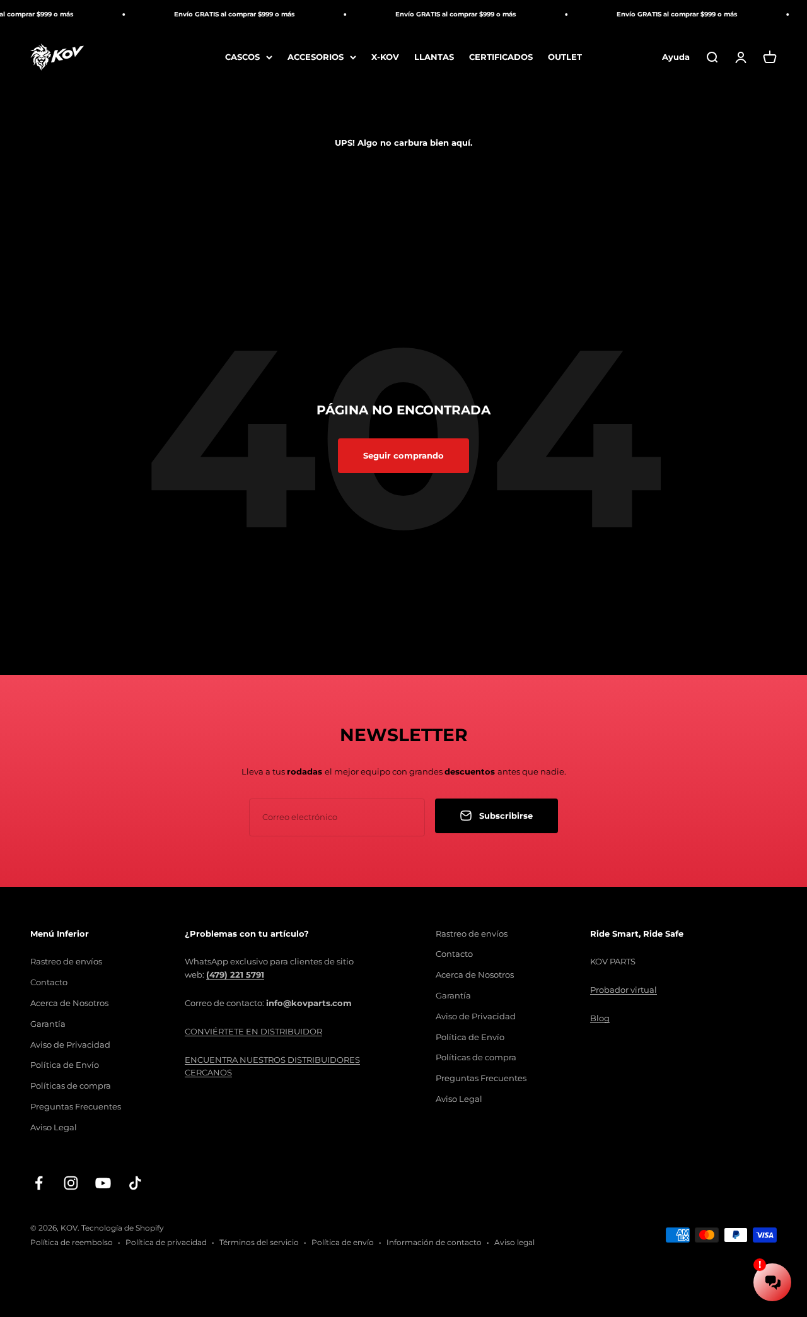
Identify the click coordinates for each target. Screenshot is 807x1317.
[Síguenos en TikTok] (135, 1182)
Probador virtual (623, 990)
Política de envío (342, 1242)
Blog (600, 1018)
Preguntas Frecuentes (75, 1106)
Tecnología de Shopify (122, 1227)
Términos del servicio (259, 1242)
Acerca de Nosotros (69, 1003)
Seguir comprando (403, 455)
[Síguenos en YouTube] (103, 1182)
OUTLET (565, 57)
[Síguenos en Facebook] (38, 1182)
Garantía (48, 1024)
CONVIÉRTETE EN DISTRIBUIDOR (253, 1031)
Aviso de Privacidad (70, 1044)
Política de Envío (64, 1065)
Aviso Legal (53, 1127)
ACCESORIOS (315, 57)
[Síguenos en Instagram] (70, 1182)
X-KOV (385, 57)
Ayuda (676, 57)
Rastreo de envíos (66, 961)
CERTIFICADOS (501, 57)
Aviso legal (514, 1242)
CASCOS (242, 57)
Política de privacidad (166, 1242)
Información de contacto (434, 1242)
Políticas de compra (70, 1085)
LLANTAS (434, 57)
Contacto (48, 982)
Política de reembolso (71, 1242)
